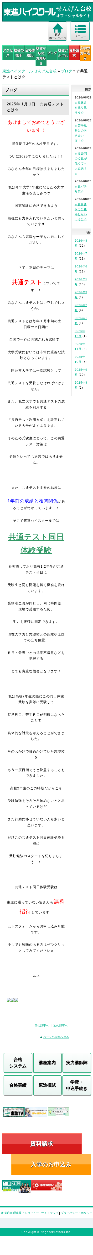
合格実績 (17, 1085)
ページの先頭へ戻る (56, 1037)
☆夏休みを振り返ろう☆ (81, 107)
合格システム (17, 1062)
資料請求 (74, 52)
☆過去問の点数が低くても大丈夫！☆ (81, 163)
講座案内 (47, 1062)
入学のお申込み (51, 1164)
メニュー (80, 36)
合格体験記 (30, 52)
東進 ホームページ (57, 36)
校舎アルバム (63, 52)
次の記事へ (60, 1025)
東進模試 (47, 1085)
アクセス (8, 52)
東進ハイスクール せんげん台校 (29, 71)
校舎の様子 (19, 52)
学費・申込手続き (77, 1085)
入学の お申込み (85, 53)
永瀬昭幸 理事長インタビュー (20, 1213)
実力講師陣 (77, 1062)
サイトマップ (49, 1213)
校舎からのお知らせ (41, 55)
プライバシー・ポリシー (76, 1213)
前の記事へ (42, 1025)
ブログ (52, 53)
